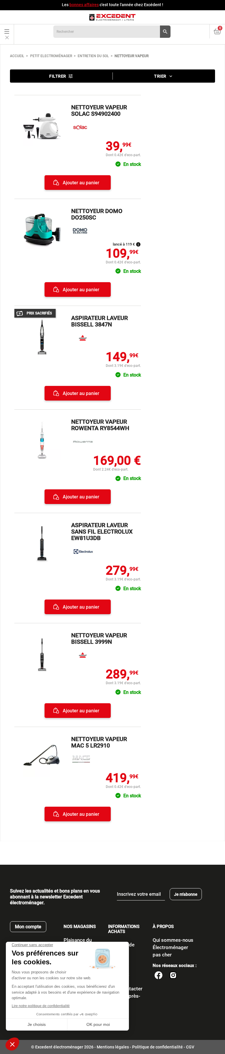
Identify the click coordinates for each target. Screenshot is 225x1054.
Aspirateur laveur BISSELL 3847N (99, 321)
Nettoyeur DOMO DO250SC (96, 214)
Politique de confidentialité (157, 1047)
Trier (163, 76)
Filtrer (61, 76)
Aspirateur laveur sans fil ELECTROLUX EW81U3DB (102, 532)
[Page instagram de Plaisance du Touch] (173, 976)
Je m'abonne (185, 894)
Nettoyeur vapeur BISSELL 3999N (99, 638)
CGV (190, 1047)
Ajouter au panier (80, 182)
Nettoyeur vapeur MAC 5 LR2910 (99, 742)
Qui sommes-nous (173, 940)
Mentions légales (113, 1047)
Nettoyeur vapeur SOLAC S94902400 (99, 110)
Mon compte (28, 926)
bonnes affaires (84, 4)
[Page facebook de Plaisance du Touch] (158, 976)
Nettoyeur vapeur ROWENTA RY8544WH (100, 425)
